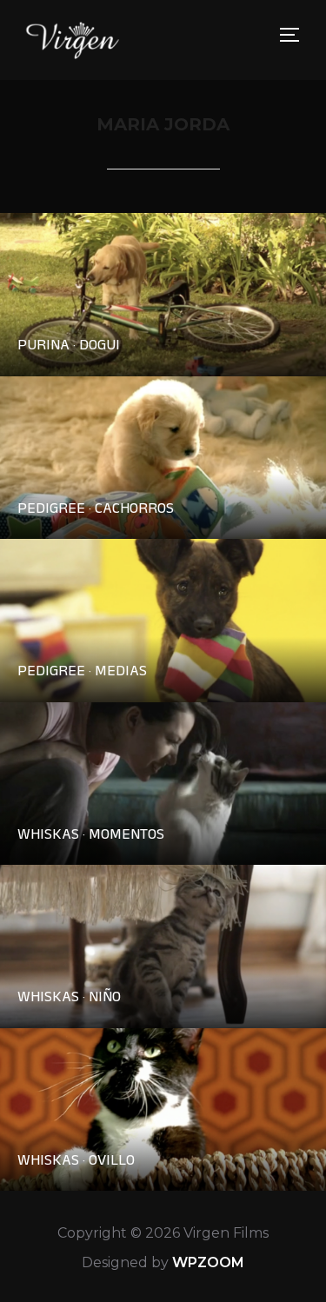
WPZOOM (208, 1262)
